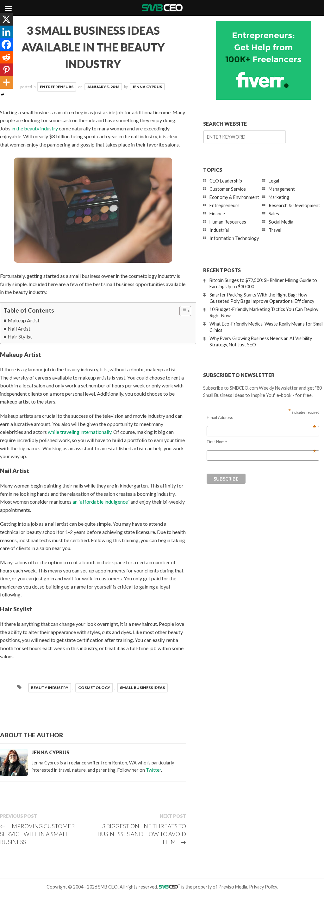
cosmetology (94, 687)
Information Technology (234, 238)
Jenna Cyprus (147, 86)
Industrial (219, 230)
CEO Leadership (225, 180)
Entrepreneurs (56, 86)
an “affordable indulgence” (100, 502)
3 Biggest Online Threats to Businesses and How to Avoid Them (141, 834)
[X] (6, 19)
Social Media (281, 221)
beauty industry (49, 687)
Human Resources (227, 221)
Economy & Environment (234, 197)
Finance (217, 213)
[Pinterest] (6, 69)
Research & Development (294, 205)
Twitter (153, 770)
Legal (274, 180)
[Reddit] (6, 57)
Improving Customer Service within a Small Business (37, 834)
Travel (275, 230)
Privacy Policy (263, 886)
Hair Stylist (20, 336)
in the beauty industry (34, 128)
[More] (6, 82)
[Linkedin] (6, 32)
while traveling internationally (79, 432)
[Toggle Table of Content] (182, 311)
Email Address (261, 418)
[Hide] (2, 94)
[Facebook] (6, 44)
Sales (274, 213)
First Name (261, 442)
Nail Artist (19, 329)
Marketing (279, 197)
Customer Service (227, 189)
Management (282, 189)
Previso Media (232, 886)
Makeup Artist (24, 320)
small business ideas (142, 687)
